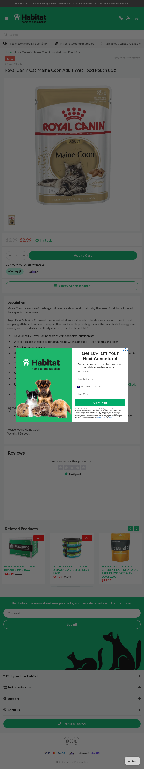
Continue (100, 402)
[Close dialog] (125, 350)
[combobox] (79, 386)
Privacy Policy (101, 417)
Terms (110, 417)
